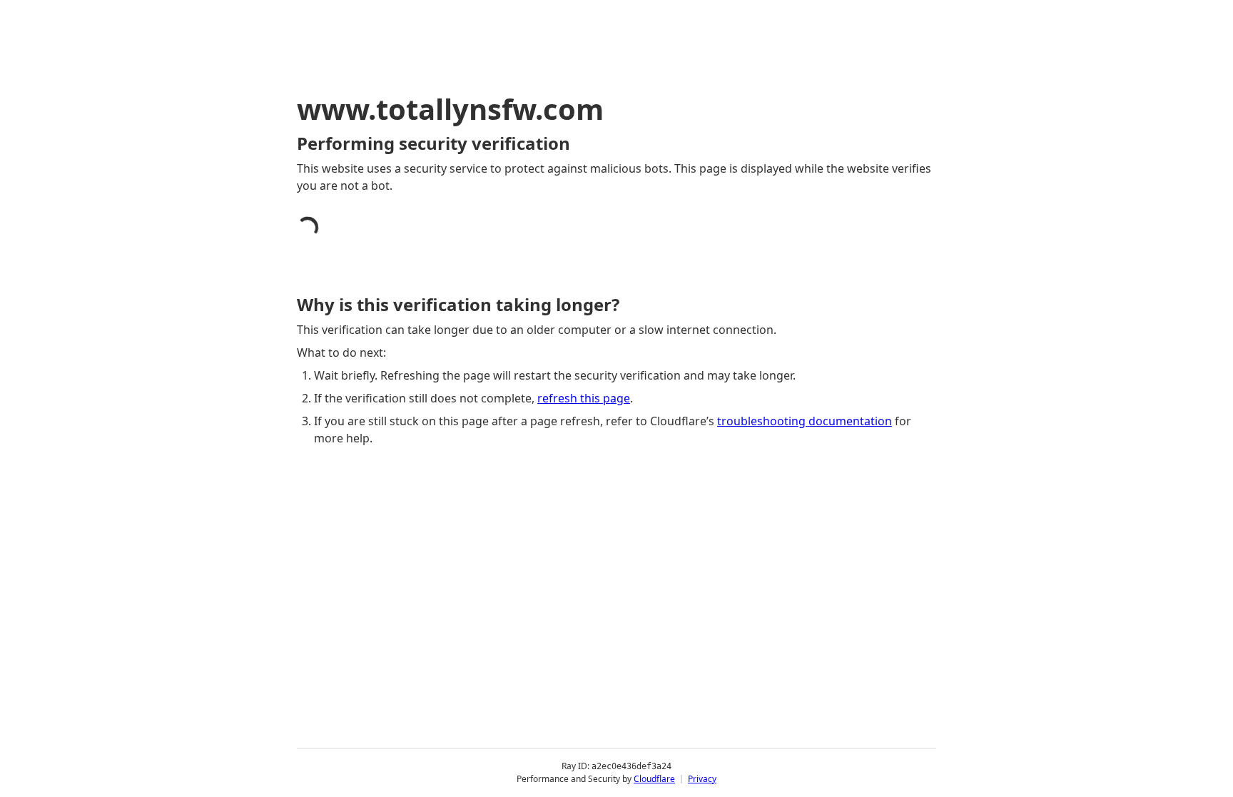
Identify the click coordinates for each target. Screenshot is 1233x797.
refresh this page (583, 398)
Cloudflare (654, 779)
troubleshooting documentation (804, 421)
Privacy (702, 779)
